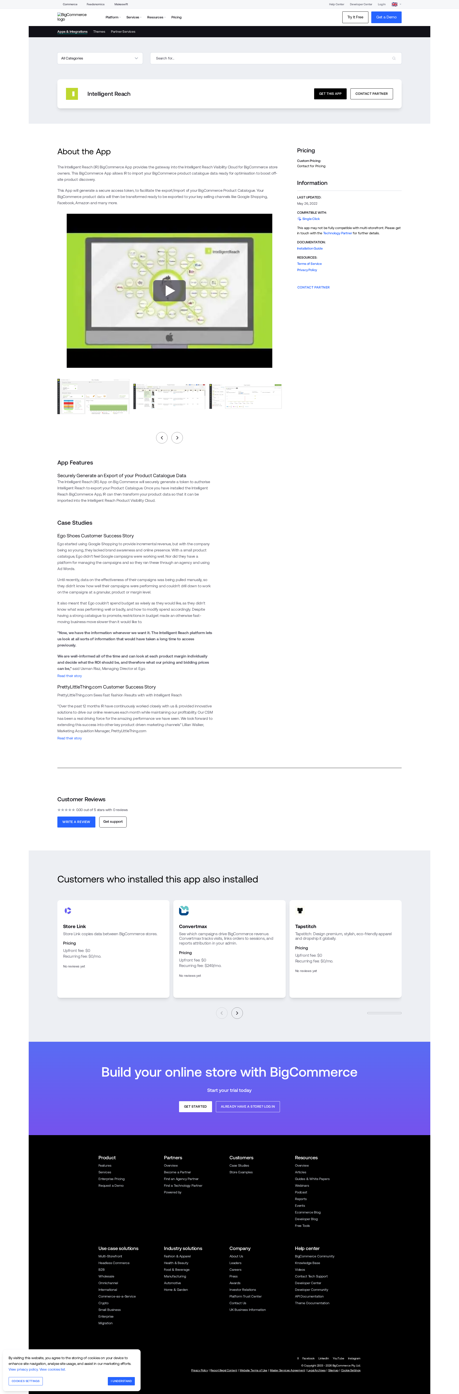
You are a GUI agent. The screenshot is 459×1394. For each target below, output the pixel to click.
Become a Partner (177, 1172)
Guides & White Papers (312, 1179)
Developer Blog (306, 1219)
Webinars (302, 1185)
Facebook (308, 1358)
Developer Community (311, 1290)
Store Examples (241, 1172)
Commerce (70, 4)
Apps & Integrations (72, 31)
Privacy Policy (307, 270)
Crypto (103, 1303)
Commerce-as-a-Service (117, 1296)
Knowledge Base (307, 1263)
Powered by (172, 1192)
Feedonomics (95, 4)
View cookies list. (52, 1369)
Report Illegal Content (223, 1370)
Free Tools (302, 1226)
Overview (171, 1165)
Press (234, 1276)
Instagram (354, 1358)
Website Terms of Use (253, 1370)
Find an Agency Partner (181, 1179)
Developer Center (361, 4)
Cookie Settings (351, 1370)
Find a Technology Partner (183, 1185)
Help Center (336, 4)
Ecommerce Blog (308, 1212)
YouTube (338, 1358)
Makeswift (121, 4)
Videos (300, 1269)
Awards (235, 1283)
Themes (99, 31)
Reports (301, 1199)
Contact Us (238, 1303)
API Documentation (309, 1296)
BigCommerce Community (314, 1256)
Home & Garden (176, 1290)
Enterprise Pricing (111, 1179)
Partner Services (123, 31)
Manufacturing (175, 1276)
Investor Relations (243, 1290)
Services (104, 1172)
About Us (236, 1256)
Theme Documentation (312, 1303)
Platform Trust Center (246, 1296)
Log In (382, 4)
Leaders (235, 1263)
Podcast (301, 1192)
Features (104, 1165)
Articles (300, 1172)
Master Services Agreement (287, 1370)
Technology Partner (337, 233)
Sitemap (333, 1370)
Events (300, 1205)
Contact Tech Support (311, 1276)
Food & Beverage (176, 1269)
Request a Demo (111, 1185)
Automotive (172, 1283)
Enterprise (106, 1316)
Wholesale (106, 1276)
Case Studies (239, 1165)
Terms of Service (309, 264)
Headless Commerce (114, 1263)
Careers (235, 1269)
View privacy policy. (23, 1369)
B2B (101, 1269)
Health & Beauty (176, 1263)
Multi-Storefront (110, 1256)
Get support (113, 821)
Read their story (69, 676)
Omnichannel (108, 1283)
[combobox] (276, 58)
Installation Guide (310, 248)
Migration (105, 1323)
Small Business (109, 1310)
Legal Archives (316, 1370)
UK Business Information (248, 1310)
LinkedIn (323, 1358)
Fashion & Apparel (177, 1256)
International (107, 1290)
